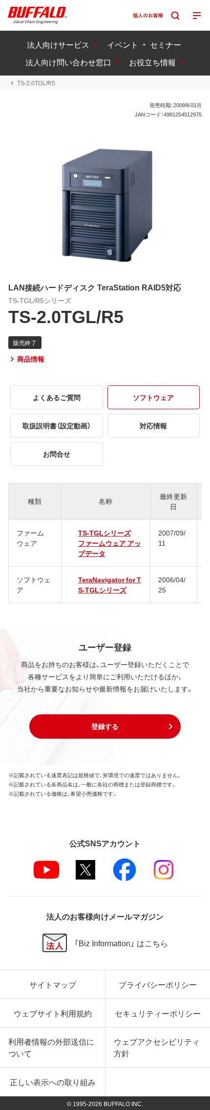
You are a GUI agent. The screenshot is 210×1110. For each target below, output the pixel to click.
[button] (105, 726)
